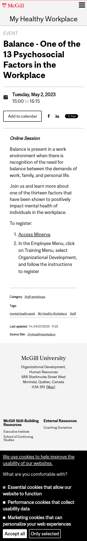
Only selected (45, 533)
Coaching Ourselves (58, 427)
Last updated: (18, 326)
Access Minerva (34, 234)
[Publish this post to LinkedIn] (57, 116)
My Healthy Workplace (44, 18)
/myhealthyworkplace (41, 334)
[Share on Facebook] (49, 116)
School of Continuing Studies (18, 438)
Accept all (15, 533)
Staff (73, 313)
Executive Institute (16, 431)
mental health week (22, 313)
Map (50, 387)
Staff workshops (34, 296)
